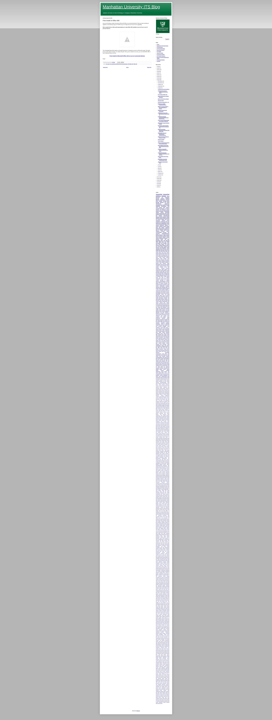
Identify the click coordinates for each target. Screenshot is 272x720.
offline (162, 321)
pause (165, 648)
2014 (158, 181)
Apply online (167, 466)
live (165, 624)
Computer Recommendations (163, 89)
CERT (165, 469)
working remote (159, 329)
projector (166, 325)
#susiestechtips (164, 458)
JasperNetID (163, 222)
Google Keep (167, 390)
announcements (158, 353)
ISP (159, 308)
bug (156, 559)
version (163, 697)
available (157, 554)
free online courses (159, 605)
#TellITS (167, 198)
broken (168, 558)
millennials (167, 633)
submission (163, 684)
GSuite (168, 216)
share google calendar (164, 257)
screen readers (164, 371)
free (168, 359)
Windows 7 (160, 545)
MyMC (162, 272)
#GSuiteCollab (166, 215)
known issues (164, 363)
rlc (166, 445)
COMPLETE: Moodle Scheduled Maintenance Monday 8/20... (163, 117)
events (162, 294)
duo (167, 275)
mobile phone (166, 634)
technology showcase (159, 452)
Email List (163, 483)
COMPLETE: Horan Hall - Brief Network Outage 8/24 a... (163, 114)
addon (163, 551)
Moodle (157, 202)
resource (162, 370)
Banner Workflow (165, 332)
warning (157, 302)
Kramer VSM (160, 403)
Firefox (157, 338)
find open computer (159, 359)
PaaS (164, 533)
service (157, 673)
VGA (161, 542)
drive (161, 216)
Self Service (167, 259)
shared (165, 674)
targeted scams (159, 690)
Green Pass (167, 509)
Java (160, 259)
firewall (168, 603)
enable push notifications (160, 596)
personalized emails (166, 438)
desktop (163, 585)
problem (157, 266)
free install (161, 319)
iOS (162, 243)
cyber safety (167, 213)
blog (161, 415)
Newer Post (105, 67)
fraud (166, 359)
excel (161, 598)
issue (160, 363)
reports (160, 665)
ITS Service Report (161, 341)
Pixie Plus (167, 347)
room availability (162, 667)
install (161, 265)
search (165, 446)
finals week (163, 603)
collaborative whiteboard (165, 570)
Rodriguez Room (159, 535)
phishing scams (165, 220)
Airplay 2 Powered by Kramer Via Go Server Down (163, 143)
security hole (162, 672)
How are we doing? (160, 50)
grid (164, 608)
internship (157, 363)
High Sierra (165, 510)
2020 (158, 76)
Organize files (160, 532)
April (159, 169)
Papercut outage (161, 139)
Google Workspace (159, 211)
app (168, 290)
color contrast (158, 571)
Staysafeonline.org (161, 539)
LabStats (163, 346)
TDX (160, 540)
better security (160, 557)
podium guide (164, 440)
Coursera (157, 476)
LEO (168, 515)
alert (165, 551)
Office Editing (164, 529)
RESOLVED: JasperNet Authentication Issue (162, 160)
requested (163, 445)
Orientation (165, 532)
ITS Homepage (160, 47)
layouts (160, 433)
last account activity (159, 622)
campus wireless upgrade (160, 416)
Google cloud (166, 339)
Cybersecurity (158, 269)
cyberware (161, 583)
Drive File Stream (159, 235)
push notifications (159, 661)
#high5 (163, 329)
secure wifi (157, 672)
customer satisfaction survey (161, 275)
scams (168, 445)
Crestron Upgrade (165, 268)
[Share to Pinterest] (123, 62)
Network (162, 202)
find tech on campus (164, 428)
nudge (162, 641)
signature (159, 678)
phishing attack (160, 256)
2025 (158, 68)
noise (159, 641)
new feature (165, 435)
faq (167, 602)
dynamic (164, 591)
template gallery (163, 691)
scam (168, 243)
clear (166, 567)
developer (167, 585)
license (168, 363)
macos (168, 433)
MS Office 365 (158, 272)
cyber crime (163, 293)
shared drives (161, 372)
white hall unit (164, 699)
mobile (168, 364)
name (158, 636)
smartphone (162, 679)
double (158, 591)
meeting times (167, 630)
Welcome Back (161, 100)
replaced (157, 665)
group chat (167, 608)
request (160, 445)
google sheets (166, 276)
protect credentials (162, 658)
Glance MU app (163, 491)
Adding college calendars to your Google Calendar (162, 381)
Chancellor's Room (159, 333)
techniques (157, 451)
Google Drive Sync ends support (162, 252)
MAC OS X (167, 346)
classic (168, 566)
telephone (158, 216)
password (157, 322)
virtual (164, 698)
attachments (158, 553)
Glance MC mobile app (163, 338)
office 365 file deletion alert (162, 642)
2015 (158, 180)
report (157, 257)
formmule (157, 319)
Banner (157, 199)
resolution (161, 266)
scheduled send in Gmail (160, 671)
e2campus (167, 591)
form (164, 359)
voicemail (158, 233)
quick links (166, 444)
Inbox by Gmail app (159, 514)
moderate (157, 635)
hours (157, 614)
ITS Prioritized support (164, 209)
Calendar (167, 218)
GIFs (165, 490)
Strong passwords (161, 350)
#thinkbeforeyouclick (164, 378)
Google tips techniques (162, 307)
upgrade (161, 230)
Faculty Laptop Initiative (165, 484)
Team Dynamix (159, 237)
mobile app (159, 435)
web (159, 250)
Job (165, 271)
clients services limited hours (161, 420)
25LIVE (164, 205)
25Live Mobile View (159, 282)
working (164, 702)
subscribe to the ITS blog (161, 249)
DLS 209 (166, 476)
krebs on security (164, 621)
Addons (168, 464)
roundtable (167, 667)
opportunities (158, 278)
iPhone (164, 296)
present (162, 653)
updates (163, 453)
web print (162, 250)
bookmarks (157, 558)
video (166, 697)
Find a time (167, 485)
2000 (158, 186)
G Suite (168, 284)
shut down (161, 677)
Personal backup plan (162, 534)
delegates (167, 584)
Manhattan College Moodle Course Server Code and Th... (163, 126)
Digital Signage (162, 388)
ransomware (161, 297)
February (160, 173)
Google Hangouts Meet (160, 253)
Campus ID (160, 383)
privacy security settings (165, 655)
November (160, 82)
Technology (163, 206)
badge (168, 263)
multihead (157, 365)
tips (160, 222)
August (159, 87)
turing (161, 453)
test (156, 692)
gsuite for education (162, 610)
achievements (167, 547)
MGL (167, 516)
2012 (158, 185)
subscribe (157, 258)
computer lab (159, 205)
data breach (167, 357)
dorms (157, 426)
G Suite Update (162, 306)
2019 (158, 78)
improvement (165, 614)
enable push (167, 595)
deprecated (160, 585)
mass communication (159, 434)
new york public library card (164, 365)
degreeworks (158, 264)
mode (162, 435)
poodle (161, 652)
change (157, 356)
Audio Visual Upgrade (162, 303)
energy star (163, 597)
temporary (167, 691)
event (157, 598)
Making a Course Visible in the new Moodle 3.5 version (163, 107)
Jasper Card (163, 345)
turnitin (162, 377)
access (165, 351)
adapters (157, 548)
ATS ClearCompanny (161, 331)
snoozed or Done (161, 447)
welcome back (162, 302)
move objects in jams (163, 635)
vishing (166, 698)
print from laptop (162, 654)
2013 (158, 183)
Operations (165, 224)
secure (165, 266)
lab (168, 320)
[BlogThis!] (119, 62)
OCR (156, 529)
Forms (158, 306)
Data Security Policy (163, 477)
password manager (165, 322)
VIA (163, 542)
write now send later (159, 703)
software (160, 215)
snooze (165, 679)
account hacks (163, 290)
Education (167, 388)
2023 (158, 71)
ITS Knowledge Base (161, 48)
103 (168, 458)
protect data (167, 441)
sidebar (168, 677)
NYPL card (162, 347)
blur (168, 557)
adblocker (167, 548)
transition (160, 301)
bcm (165, 241)
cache (159, 559)
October (159, 84)
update (157, 250)
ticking (161, 692)
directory (161, 590)
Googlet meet (162, 509)
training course (165, 692)
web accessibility (166, 328)
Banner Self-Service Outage (163, 98)
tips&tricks (157, 453)
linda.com (159, 624)
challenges (157, 564)
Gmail (168, 202)
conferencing (158, 422)
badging (168, 554)
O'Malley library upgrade (165, 528)
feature (159, 428)
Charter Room (164, 383)
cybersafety (158, 583)
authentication (158, 354)
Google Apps (166, 201)
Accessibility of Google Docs (161, 463)
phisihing (162, 649)
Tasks (163, 540)
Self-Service (158, 203)
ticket (158, 692)
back (165, 413)
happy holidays (163, 611)
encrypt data (167, 596)
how (168, 360)
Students (157, 218)
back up (160, 554)
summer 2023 (164, 686)
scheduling (167, 671)
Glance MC (167, 251)
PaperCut (162, 259)
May (159, 168)
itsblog (166, 432)
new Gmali (166, 636)
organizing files (166, 646)
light (165, 623)
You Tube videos (165, 546)
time (168, 452)
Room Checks (166, 535)
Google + (166, 238)
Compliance (167, 473)
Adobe (160, 332)
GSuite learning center (159, 389)
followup (159, 604)
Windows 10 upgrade (160, 313)
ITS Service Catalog (161, 54)
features (164, 237)
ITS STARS (159, 51)
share (157, 447)
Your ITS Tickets (160, 53)
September (160, 86)
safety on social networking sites (163, 668)
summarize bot (158, 686)
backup (162, 246)
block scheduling (165, 557)
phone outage (158, 439)
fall (159, 602)
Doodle (157, 259)
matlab (160, 630)
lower (157, 627)
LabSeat (158, 61)
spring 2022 (165, 680)
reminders (165, 297)
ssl (168, 448)
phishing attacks (166, 256)
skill (168, 372)
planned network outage (165, 278)
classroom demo (159, 314)
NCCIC (161, 526)
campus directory (166, 415)
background (167, 313)
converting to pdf (163, 422)
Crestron (164, 258)
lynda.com (161, 364)
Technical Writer (161, 409)
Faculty (164, 214)
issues (157, 277)
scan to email (158, 446)
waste (160, 699)
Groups (157, 510)
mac (166, 433)
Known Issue (167, 253)
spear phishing (160, 448)
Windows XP (164, 545)
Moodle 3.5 (167, 522)
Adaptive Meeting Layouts (161, 464)
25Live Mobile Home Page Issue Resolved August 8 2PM (163, 146)
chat (165, 416)
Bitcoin (163, 469)
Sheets (168, 235)
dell (156, 585)
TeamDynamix (166, 211)
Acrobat (168, 463)
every (159, 598)
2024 (158, 69)
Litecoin (161, 516)
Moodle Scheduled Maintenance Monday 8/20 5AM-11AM (163, 130)
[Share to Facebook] (122, 62)
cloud (160, 356)
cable (168, 354)
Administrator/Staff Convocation (161, 465)
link (156, 321)
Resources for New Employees (163, 408)
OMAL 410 (160, 529)
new (168, 232)
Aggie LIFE (163, 466)
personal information (159, 438)
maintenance (162, 199)
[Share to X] (120, 62)
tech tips (167, 221)
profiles (157, 658)
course (163, 357)
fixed (156, 604)
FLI (156, 306)
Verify (168, 542)
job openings (165, 320)
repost (163, 665)
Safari (157, 409)
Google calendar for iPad (161, 504)
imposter (159, 432)
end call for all (158, 597)
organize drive (161, 646)
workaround (161, 702)
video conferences (159, 328)
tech (160, 300)
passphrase (158, 647)
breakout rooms (164, 558)
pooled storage (164, 652)
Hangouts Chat (158, 287)
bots (160, 558)
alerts (167, 290)
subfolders (159, 684)
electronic (167, 592)
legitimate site (158, 623)
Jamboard (167, 227)
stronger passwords (163, 683)
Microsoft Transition (161, 522)
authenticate (167, 553)
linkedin (163, 624)
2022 (158, 73)
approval (163, 552)
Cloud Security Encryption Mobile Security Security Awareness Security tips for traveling (162, 472)
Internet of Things (166, 514)
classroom (167, 203)
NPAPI (163, 526)
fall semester (163, 602)
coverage (167, 422)
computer (163, 356)
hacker (157, 611)
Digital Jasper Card (165, 269)
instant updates (162, 616)
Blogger (138, 710)
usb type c (166, 454)
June (159, 166)
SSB (165, 219)
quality (163, 661)
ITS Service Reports (161, 59)
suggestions (167, 685)
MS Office (158, 347)
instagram (157, 616)
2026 (158, 66)
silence (163, 678)
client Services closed (165, 314)
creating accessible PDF (165, 577)
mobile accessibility (159, 634)
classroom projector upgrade (160, 567)
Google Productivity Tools (160, 391)
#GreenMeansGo (163, 281)
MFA (164, 240)
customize (167, 580)
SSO (168, 206)
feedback (157, 214)
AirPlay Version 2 (159, 234)
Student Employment (160, 228)
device (157, 586)
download (161, 591)
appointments (158, 552)
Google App (158, 270)
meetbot (163, 630)
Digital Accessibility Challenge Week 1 (162, 104)
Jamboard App (163, 308)
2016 (158, 178)
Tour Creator (162, 541)
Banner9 (161, 283)
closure (157, 226)
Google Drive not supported (162, 498)
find (166, 603)
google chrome (166, 605)
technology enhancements (164, 451)
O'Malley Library (166, 272)
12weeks (157, 459)
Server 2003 (163, 536)
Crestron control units (159, 385)
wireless (167, 207)
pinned (162, 439)
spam (159, 680)
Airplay (161, 214)
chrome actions (166, 565)
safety (157, 668)
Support (157, 212)
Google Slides (162, 271)
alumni (168, 551)
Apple (164, 234)
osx (164, 366)
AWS (166, 331)
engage (166, 597)
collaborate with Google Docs (162, 421)
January (159, 174)
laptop (168, 621)
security (167, 237)
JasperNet (159, 194)
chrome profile (158, 566)
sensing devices (166, 672)
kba (160, 277)
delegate (157, 584)
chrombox (161, 565)
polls (161, 441)
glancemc (157, 429)
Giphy (168, 490)
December (160, 81)
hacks (160, 360)
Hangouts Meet (165, 287)
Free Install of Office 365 (162, 94)
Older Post (149, 67)
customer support (162, 226)
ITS (162, 197)
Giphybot (157, 491)
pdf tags (167, 648)
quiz (168, 444)
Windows (164, 288)
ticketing (157, 222)
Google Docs (166, 230)
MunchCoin (158, 526)
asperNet (167, 552)
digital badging (164, 586)
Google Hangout (161, 339)
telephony (164, 216)
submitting (167, 684)
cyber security (159, 207)
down (159, 426)
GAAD (163, 490)
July (159, 164)
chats (161, 564)
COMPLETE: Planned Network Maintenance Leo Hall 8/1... (163, 153)
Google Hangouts (163, 270)
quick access (167, 661)
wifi (165, 202)
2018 (158, 79)
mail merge (165, 364)
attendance (162, 553)
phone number (166, 649)
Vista (156, 545)
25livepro (159, 460)
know (162, 277)
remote (164, 369)
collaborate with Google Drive (162, 315)
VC (166, 410)
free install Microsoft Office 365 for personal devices (162, 295)
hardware (167, 611)
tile (164, 452)
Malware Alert (165, 403)
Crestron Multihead (164, 335)
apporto (157, 413)
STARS (160, 245)
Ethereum (159, 484)
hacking (159, 611)
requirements (167, 665)
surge (168, 686)
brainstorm (165, 354)
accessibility (167, 352)
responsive (161, 666)
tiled (166, 452)
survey (168, 249)
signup (168, 247)
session (168, 446)
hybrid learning (160, 320)
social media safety (164, 327)
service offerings (162, 673)
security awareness (160, 238)
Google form (158, 340)
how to (157, 230)
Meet (168, 403)
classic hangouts (158, 419)
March (159, 171)
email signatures (166, 358)
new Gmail (161, 636)
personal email (158, 649)
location (168, 624)
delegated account (162, 584)
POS (162, 533)
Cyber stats (161, 476)
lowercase (163, 433)
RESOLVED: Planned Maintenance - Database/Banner (162, 134)
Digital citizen (167, 478)
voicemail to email (166, 377)
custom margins (163, 580)
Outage (164, 196)
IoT (156, 515)
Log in (164, 516)
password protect (164, 647)
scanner (162, 446)
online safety (160, 366)
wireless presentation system (161, 457)
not (156, 366)
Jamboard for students (163, 401)
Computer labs (161, 334)
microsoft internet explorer (160, 633)
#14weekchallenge (165, 233)
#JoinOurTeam (158, 458)
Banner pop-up (158, 469)
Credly (165, 334)
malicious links (162, 628)
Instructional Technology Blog (162, 45)
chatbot (165, 246)
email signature (163, 426)
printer (163, 441)
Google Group (162, 501)
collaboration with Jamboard (161, 291)
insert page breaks (165, 615)
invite (162, 432)
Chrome (167, 234)
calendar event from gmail (164, 559)
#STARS (167, 281)
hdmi (166, 360)
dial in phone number (159, 358)
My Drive (167, 309)
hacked (168, 610)
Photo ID (167, 534)
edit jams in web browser (161, 592)
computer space (162, 572)
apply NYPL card (165, 353)
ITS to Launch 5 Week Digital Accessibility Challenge (163, 121)
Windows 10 (166, 228)
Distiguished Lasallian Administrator (161, 479)
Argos (161, 258)
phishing (162, 198)
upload (162, 696)
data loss (164, 583)
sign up (165, 372)
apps (163, 241)
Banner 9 (167, 225)
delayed (168, 583)
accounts (164, 263)
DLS (163, 476)
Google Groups (161, 390)
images (161, 614)
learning (168, 265)
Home (127, 67)
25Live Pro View (166, 282)
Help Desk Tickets (160, 244)
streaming (157, 683)
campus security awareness (160, 560)
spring (162, 680)
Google (160, 201)
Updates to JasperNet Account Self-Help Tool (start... (163, 150)
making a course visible (162, 627)
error (168, 597)
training (162, 212)
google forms (161, 429)
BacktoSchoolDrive (163, 382)
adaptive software (162, 548)
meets (164, 434)
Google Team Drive (165, 503)
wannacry (157, 699)
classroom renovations (165, 419)
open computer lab (166, 321)
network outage (162, 218)
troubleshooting (164, 301)
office (157, 642)
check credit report (165, 564)
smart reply (167, 678)
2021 (158, 74)
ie (158, 614)
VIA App (165, 542)
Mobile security (162, 309)
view (168, 301)
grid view (162, 264)
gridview (157, 360)
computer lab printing (161, 316)
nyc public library (166, 641)
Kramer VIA (160, 346)
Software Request (160, 231)
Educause (163, 482)
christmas (157, 565)
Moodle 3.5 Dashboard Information (162, 111)
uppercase (165, 696)
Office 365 (161, 288)
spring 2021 (166, 448)
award (162, 354)
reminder (165, 243)
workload (167, 702)
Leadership (158, 516)
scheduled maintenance (160, 221)
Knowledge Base (159, 240)
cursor (159, 580)
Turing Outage (160, 141)
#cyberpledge (158, 378)
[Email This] (118, 62)
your (168, 457)
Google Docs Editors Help (160, 495)
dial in (161, 586)
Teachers (165, 540)
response (157, 666)
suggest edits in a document (160, 685)
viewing (161, 698)
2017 (158, 176)
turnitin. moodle (162, 693)
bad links (164, 554)
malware (167, 277)
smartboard (158, 679)
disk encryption (165, 590)
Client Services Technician (164, 384)
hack (160, 296)
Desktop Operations (162, 284)
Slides (160, 241)
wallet (168, 698)
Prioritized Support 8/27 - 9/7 (163, 102)
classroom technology (160, 208)
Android (166, 250)
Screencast (158, 536)
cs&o (156, 580)
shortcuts (157, 677)
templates (157, 375)
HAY (160, 510)
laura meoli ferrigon (166, 622)
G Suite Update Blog (164, 489)
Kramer (168, 271)
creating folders (161, 579)
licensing (157, 364)
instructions (164, 265)
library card (162, 623)
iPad (161, 296)
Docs (168, 258)
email (164, 207)
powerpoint (159, 653)
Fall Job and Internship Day (160, 485)
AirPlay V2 (158, 283)
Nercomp (166, 526)
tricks (160, 376)
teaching (164, 690)
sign (156, 678)
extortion (166, 427)
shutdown (164, 677)
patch (162, 648)
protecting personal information (164, 660)
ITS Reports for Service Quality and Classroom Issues (163, 91)
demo (168, 316)
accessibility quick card (160, 547)
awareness (161, 413)
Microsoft (160, 224)
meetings (158, 321)
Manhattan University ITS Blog (131, 6)
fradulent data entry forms (165, 604)
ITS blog (167, 239)
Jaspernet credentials (162, 515)
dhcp (159, 586)
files (160, 603)
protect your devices (163, 659)
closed (168, 420)
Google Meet (161, 213)
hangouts (163, 360)
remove (157, 445)
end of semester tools (161, 427)
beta (156, 557)
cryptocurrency (167, 579)
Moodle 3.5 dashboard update (161, 523)
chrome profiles (164, 566)
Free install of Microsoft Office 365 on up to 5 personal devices (127, 56)
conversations (161, 573)
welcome (157, 281)
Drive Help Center (162, 251)
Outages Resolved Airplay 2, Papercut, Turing (163, 137)
